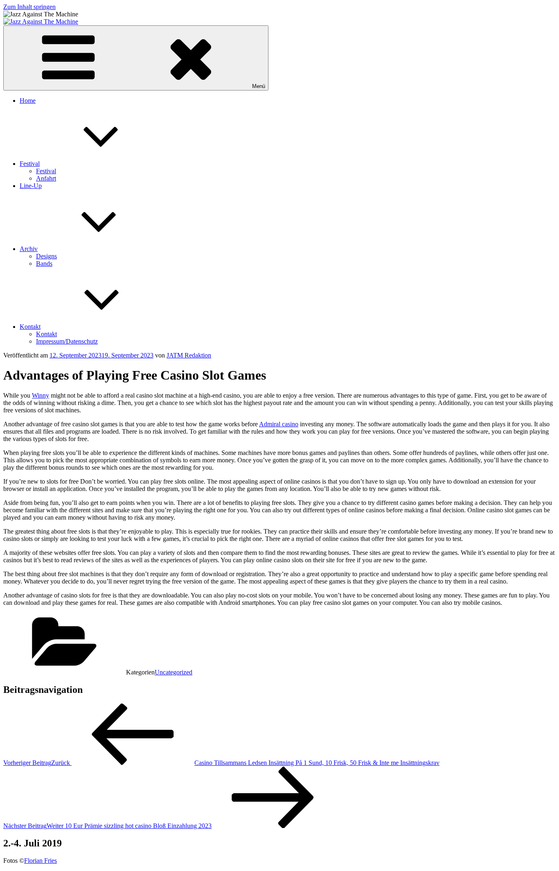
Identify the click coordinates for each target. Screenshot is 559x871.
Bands (44, 263)
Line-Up (31, 185)
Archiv (29, 248)
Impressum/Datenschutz (67, 341)
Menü (258, 86)
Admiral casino (278, 424)
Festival (30, 163)
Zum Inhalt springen (29, 6)
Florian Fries (40, 860)
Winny (40, 395)
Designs (46, 256)
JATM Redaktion (189, 355)
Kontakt (30, 326)
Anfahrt (46, 178)
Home (28, 100)
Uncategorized (173, 672)
